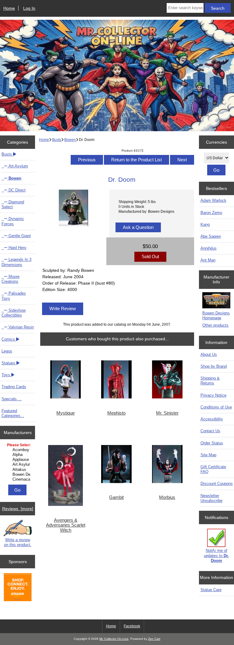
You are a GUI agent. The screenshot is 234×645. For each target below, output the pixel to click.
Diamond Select (13, 204)
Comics (9, 339)
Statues (9, 363)
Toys (6, 375)
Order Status (211, 443)
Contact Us (210, 431)
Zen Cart (154, 638)
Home (9, 8)
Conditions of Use (216, 407)
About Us (208, 354)
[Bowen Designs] (18, 474)
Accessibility (211, 419)
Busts (56, 140)
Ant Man (207, 260)
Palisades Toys (14, 295)
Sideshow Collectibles (14, 312)
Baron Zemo (211, 212)
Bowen (70, 140)
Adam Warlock (213, 200)
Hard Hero (16, 247)
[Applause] (18, 459)
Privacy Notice (213, 395)
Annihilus (208, 248)
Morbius (167, 497)
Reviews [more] (17, 508)
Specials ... (12, 399)
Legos (7, 351)
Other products (215, 325)
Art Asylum (17, 166)
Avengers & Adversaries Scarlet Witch (65, 525)
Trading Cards (14, 386)
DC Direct (16, 190)
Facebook (132, 626)
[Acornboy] (18, 449)
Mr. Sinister (167, 413)
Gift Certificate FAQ (213, 469)
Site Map (208, 455)
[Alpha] (18, 454)
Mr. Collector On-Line (114, 638)
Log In (29, 8)
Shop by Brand (213, 366)
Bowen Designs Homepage (216, 315)
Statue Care (211, 589)
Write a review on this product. (17, 542)
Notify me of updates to (216, 555)
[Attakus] (18, 469)
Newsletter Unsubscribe (211, 498)
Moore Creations (11, 279)
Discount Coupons (216, 483)
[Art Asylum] (18, 464)
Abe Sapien (210, 236)
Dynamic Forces (13, 221)
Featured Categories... (13, 413)
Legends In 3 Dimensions (16, 262)
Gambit (116, 497)
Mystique (65, 413)
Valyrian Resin (20, 327)
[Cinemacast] (18, 479)
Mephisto (116, 413)
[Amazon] (18, 588)
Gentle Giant (19, 235)
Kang (205, 224)
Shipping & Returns (210, 380)
